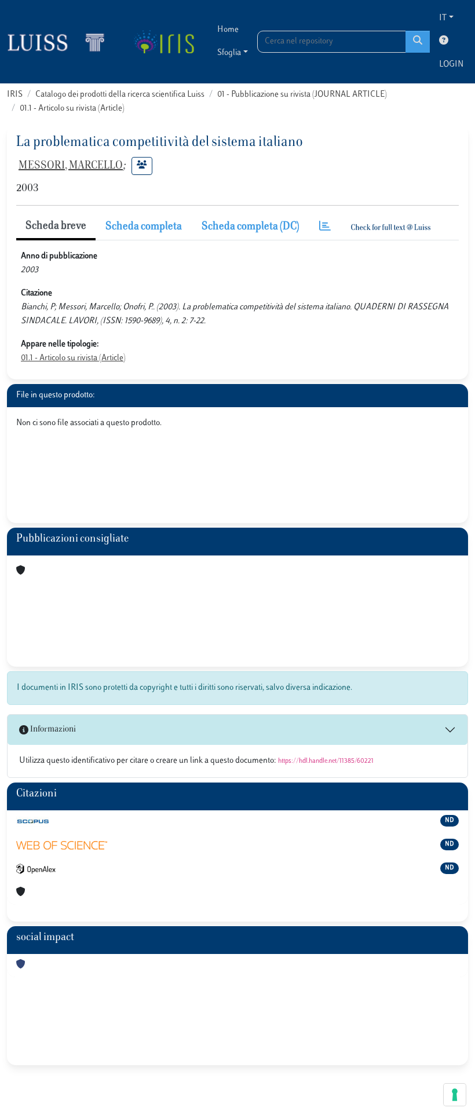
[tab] (325, 227)
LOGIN (451, 64)
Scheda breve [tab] (55, 226)
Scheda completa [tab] (143, 227)
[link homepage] (61, 42)
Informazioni (52, 729)
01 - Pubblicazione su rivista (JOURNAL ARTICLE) (302, 94)
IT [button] (443, 18)
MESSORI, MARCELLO (71, 166)
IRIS (15, 94)
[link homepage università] (163, 42)
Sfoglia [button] (229, 53)
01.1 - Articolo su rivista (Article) (72, 108)
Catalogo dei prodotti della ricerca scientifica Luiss (119, 94)
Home (228, 29)
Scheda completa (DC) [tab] (250, 227)
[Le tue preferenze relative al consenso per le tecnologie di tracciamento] (455, 1095)
